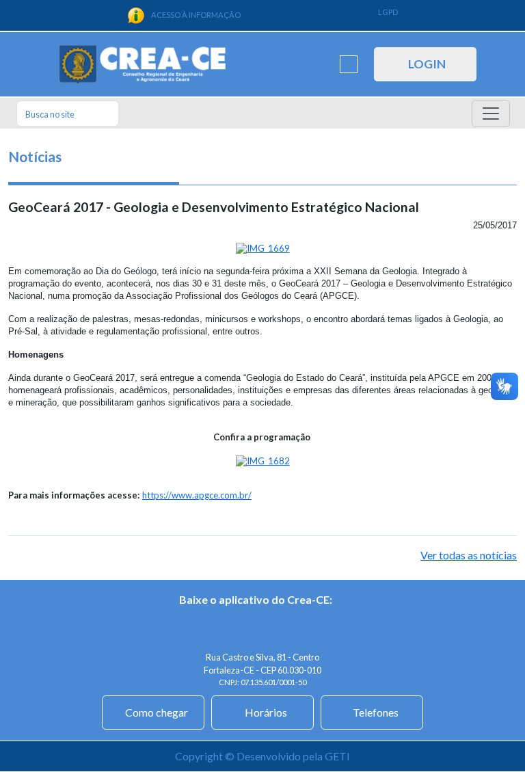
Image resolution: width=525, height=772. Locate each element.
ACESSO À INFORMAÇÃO (196, 14)
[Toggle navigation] (491, 113)
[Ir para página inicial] (143, 64)
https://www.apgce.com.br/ (197, 495)
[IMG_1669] (263, 247)
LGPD (388, 12)
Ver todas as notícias (468, 554)
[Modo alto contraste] (349, 64)
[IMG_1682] (263, 460)
